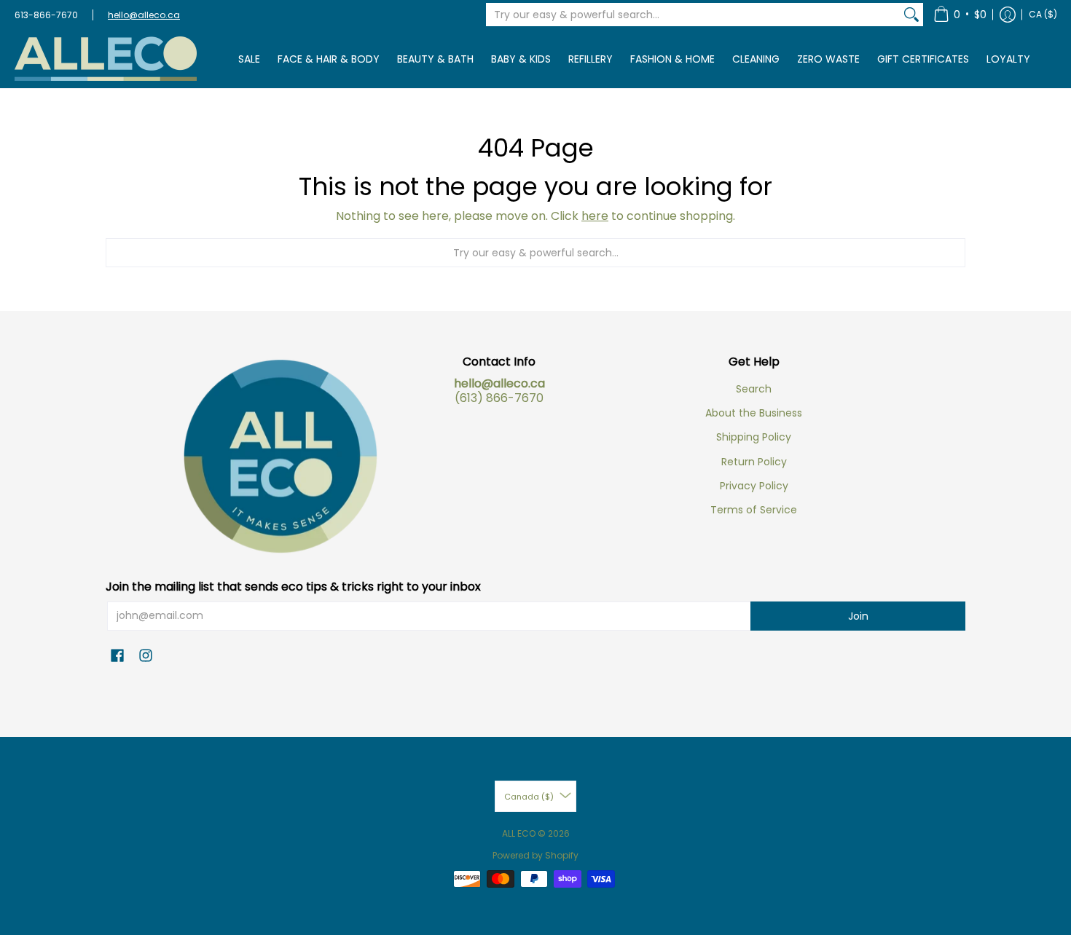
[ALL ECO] (106, 58)
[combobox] (693, 14)
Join (858, 616)
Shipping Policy (753, 437)
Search (754, 389)
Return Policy (754, 461)
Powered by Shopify (535, 855)
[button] (960, 14)
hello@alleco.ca (144, 15)
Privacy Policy (754, 485)
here (594, 216)
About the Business (753, 413)
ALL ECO (519, 833)
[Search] (911, 14)
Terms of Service (753, 509)
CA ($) (1043, 14)
